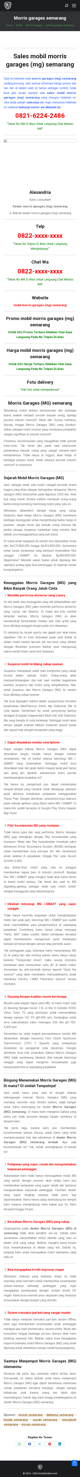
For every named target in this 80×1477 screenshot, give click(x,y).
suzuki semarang (45, 1419)
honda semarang (16, 1419)
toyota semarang (30, 1415)
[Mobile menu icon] (74, 5)
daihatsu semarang (59, 1415)
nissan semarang (33, 1424)
